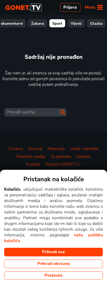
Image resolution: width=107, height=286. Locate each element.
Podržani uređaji (30, 156)
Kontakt (33, 164)
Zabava (37, 23)
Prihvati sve (53, 252)
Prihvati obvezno (53, 263)
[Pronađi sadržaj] (63, 112)
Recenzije (56, 149)
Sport (57, 23)
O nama (16, 149)
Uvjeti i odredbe (84, 149)
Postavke (53, 275)
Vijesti (76, 23)
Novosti (35, 149)
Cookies (83, 156)
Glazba (96, 23)
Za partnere (61, 156)
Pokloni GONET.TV (63, 164)
